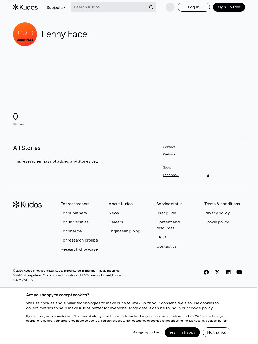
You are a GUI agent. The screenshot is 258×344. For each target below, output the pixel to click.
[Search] (151, 7)
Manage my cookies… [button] (147, 332)
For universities (75, 222)
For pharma (71, 231)
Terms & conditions (222, 203)
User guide (166, 213)
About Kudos (121, 203)
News (114, 213)
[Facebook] (206, 272)
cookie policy (200, 308)
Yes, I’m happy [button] (182, 332)
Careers (116, 222)
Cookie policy (216, 222)
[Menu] (170, 7)
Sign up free (229, 7)
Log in (193, 7)
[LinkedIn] (228, 272)
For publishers (74, 213)
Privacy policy (217, 213)
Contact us (166, 246)
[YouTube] (239, 272)
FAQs (161, 237)
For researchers (75, 203)
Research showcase (79, 249)
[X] (217, 272)
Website (169, 154)
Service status (169, 203)
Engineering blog (124, 231)
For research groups (79, 240)
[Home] (25, 7)
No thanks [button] (216, 332)
